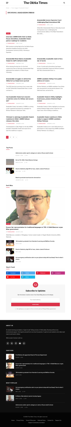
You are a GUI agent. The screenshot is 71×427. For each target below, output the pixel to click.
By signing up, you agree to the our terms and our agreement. (36, 309)
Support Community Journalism (36, 422)
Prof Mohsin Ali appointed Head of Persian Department (31, 355)
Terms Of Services (31, 420)
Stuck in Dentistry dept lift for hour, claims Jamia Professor (33, 168)
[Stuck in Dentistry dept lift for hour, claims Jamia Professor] (10, 171)
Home (13, 420)
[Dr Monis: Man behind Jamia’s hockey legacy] (10, 398)
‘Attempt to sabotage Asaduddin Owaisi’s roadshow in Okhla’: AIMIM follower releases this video (20, 119)
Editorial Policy (42, 420)
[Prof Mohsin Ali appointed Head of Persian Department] (10, 357)
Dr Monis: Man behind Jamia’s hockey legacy (28, 396)
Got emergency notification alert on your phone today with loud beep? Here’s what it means (39, 258)
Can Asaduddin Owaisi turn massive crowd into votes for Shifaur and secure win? (19, 99)
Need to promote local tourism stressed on (28, 177)
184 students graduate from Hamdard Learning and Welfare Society (35, 241)
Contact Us (50, 420)
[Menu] (7, 3)
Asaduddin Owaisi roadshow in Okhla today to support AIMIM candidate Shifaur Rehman (49, 119)
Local (8, 33)
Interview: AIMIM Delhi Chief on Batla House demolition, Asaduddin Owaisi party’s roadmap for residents (18, 39)
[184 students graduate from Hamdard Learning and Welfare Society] (10, 243)
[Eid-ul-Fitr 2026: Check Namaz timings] (10, 162)
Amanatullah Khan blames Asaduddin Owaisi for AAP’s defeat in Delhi (18, 60)
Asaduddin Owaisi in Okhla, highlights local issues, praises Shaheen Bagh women (49, 99)
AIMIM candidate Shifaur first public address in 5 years (49, 80)
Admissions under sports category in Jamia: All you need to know (34, 153)
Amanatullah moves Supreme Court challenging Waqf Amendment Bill (49, 21)
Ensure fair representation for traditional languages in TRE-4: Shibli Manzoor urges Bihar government (34, 228)
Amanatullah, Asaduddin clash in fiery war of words (50, 60)
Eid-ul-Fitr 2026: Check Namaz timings (27, 160)
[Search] (64, 3)
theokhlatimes (11, 43)
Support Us (58, 420)
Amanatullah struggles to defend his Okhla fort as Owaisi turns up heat (18, 80)
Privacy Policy (46, 309)
